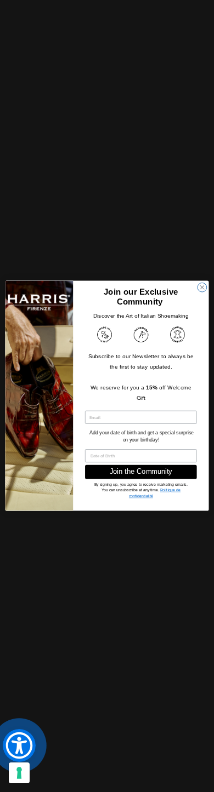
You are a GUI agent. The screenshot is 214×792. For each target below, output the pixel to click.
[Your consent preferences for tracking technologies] (19, 772)
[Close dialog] (202, 287)
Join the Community (141, 472)
